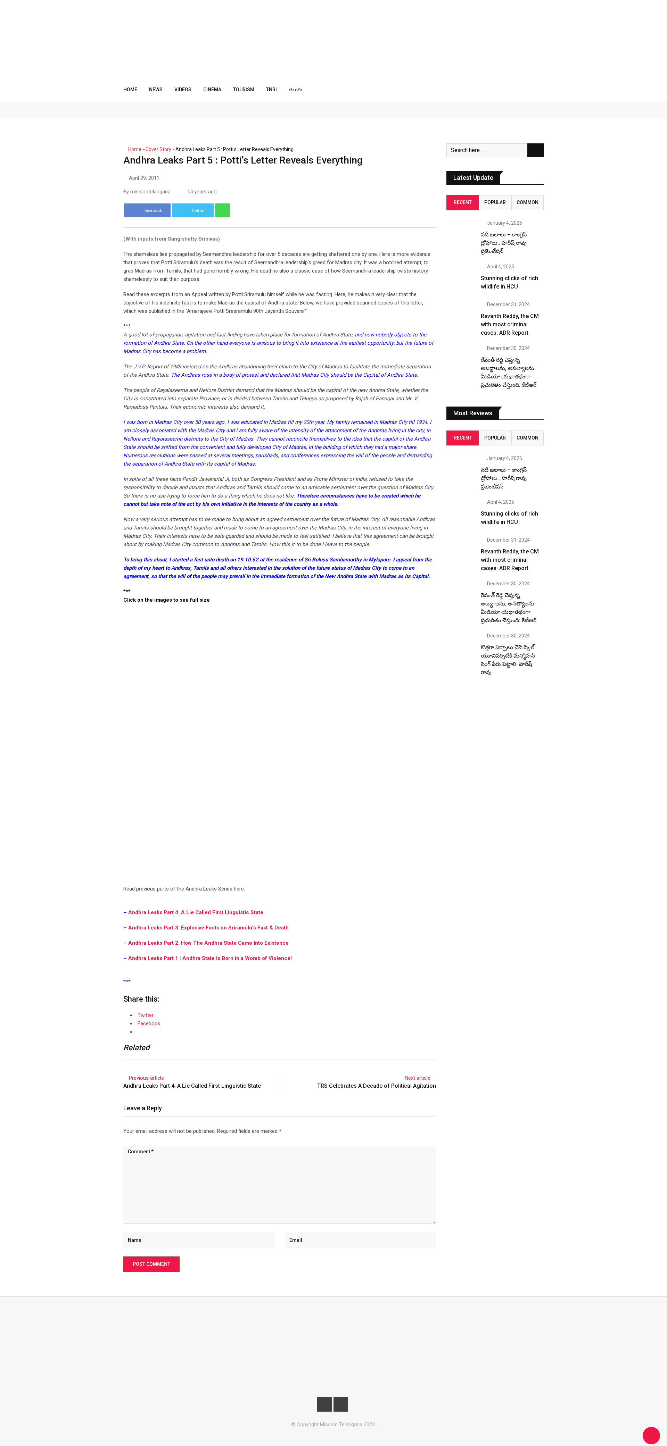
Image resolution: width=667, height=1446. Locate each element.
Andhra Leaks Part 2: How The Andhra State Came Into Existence (208, 943)
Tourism (243, 89)
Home (130, 89)
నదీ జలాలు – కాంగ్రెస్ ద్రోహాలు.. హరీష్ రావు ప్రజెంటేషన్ (504, 242)
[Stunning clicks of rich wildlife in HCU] (461, 278)
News (156, 89)
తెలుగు (295, 89)
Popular (495, 202)
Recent (463, 202)
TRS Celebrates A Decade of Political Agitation (376, 1086)
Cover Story (158, 149)
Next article (417, 1078)
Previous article (146, 1078)
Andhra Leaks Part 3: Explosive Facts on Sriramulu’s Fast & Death (208, 928)
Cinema (212, 89)
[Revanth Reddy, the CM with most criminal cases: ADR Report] (461, 316)
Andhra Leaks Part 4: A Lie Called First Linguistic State (195, 912)
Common (527, 202)
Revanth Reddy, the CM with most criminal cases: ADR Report (510, 324)
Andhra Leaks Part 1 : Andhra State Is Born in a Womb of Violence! (210, 958)
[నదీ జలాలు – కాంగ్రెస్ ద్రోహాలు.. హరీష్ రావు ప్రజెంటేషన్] (461, 235)
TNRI (271, 89)
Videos (182, 89)
